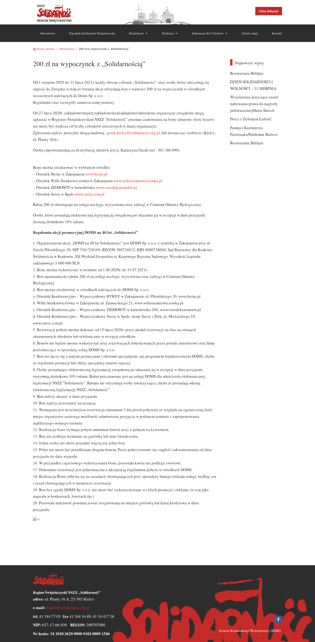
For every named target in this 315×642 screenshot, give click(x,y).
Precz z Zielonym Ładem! (251, 119)
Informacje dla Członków (207, 33)
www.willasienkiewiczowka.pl (137, 180)
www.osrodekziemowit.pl (116, 187)
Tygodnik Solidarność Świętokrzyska (92, 33)
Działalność (136, 33)
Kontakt (277, 33)
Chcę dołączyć (268, 11)
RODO (276, 630)
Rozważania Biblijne (247, 73)
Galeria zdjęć (250, 33)
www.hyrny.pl (96, 174)
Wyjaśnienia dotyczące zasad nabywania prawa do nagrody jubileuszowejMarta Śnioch (254, 103)
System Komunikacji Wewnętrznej (244, 630)
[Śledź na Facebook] (278, 619)
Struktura (168, 33)
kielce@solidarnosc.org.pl (68, 607)
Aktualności (47, 33)
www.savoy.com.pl (89, 194)
